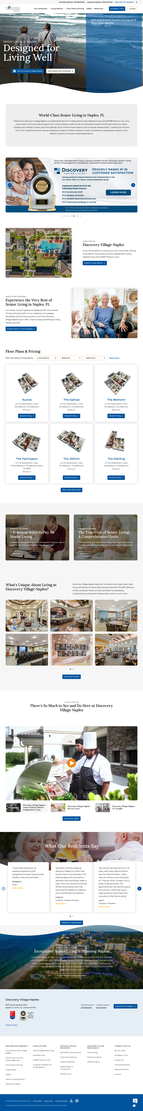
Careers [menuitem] (118, 1074)
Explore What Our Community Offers (71, 976)
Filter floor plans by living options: (19, 358)
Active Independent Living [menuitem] (43, 1051)
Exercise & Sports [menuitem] (94, 1057)
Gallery (89, 9)
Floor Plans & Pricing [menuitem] (14, 1065)
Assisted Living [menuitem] (39, 1055)
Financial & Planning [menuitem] (68, 1057)
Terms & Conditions (61, 1101)
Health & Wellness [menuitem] (67, 1062)
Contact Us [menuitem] (119, 1060)
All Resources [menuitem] (65, 1074)
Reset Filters (114, 358)
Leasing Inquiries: (100, 2)
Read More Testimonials (71, 923)
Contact (132, 9)
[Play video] (71, 763)
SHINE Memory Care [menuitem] (41, 1060)
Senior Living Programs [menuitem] (15, 1079)
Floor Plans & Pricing (75, 9)
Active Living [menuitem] (92, 1052)
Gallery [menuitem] (8, 1074)
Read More (16, 554)
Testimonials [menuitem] (11, 1070)
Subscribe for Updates (124, 2)
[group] (71, 185)
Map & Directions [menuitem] (122, 1069)
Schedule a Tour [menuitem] (121, 1055)
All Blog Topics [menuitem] (93, 1062)
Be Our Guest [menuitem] (120, 1051)
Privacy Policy (48, 1101)
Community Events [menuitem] (122, 1065)
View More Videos (71, 819)
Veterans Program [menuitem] (13, 1084)
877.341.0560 (37, 1101)
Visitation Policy (12, 1025)
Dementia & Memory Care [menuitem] (70, 1052)
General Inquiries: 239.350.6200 (72, 2)
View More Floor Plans (71, 490)
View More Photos (71, 677)
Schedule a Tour (117, 9)
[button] (10, 185)
